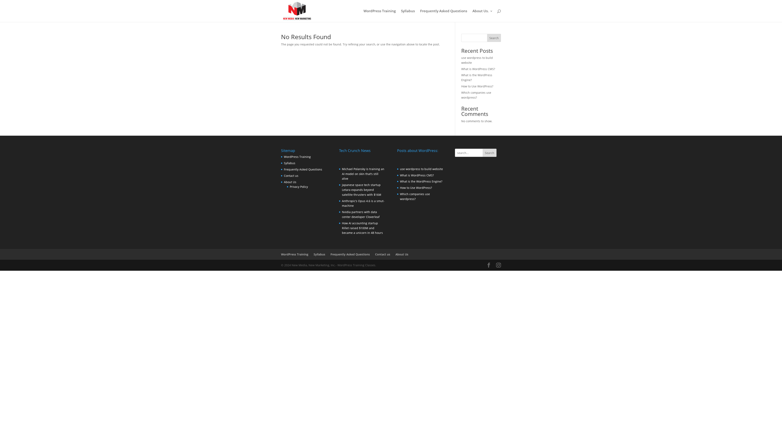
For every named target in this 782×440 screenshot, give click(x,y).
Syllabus (408, 11)
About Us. (480, 11)
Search (494, 38)
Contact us (291, 176)
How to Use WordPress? (477, 86)
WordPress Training (380, 11)
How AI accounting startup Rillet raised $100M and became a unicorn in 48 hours (362, 228)
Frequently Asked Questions (443, 11)
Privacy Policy (299, 187)
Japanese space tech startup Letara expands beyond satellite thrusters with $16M (361, 190)
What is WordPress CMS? (478, 69)
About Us (290, 182)
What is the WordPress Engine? (421, 181)
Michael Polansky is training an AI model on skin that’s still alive (363, 174)
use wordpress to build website (421, 169)
